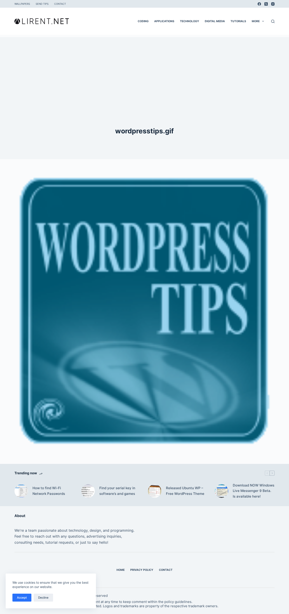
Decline (43, 597)
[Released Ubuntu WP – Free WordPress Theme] (154, 491)
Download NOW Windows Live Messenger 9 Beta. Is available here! (253, 491)
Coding (143, 21)
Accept (22, 597)
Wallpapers (22, 3)
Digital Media (215, 21)
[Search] (273, 21)
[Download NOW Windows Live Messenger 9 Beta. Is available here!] (221, 491)
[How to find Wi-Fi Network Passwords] (21, 491)
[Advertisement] (144, 68)
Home (121, 569)
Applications (164, 21)
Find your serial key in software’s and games (117, 491)
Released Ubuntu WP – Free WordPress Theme (185, 491)
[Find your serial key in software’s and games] (88, 491)
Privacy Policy (141, 569)
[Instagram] (273, 4)
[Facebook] (259, 4)
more (256, 21)
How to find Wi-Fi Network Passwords (49, 491)
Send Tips (42, 3)
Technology (189, 21)
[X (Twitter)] (266, 4)
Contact (60, 3)
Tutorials (238, 21)
